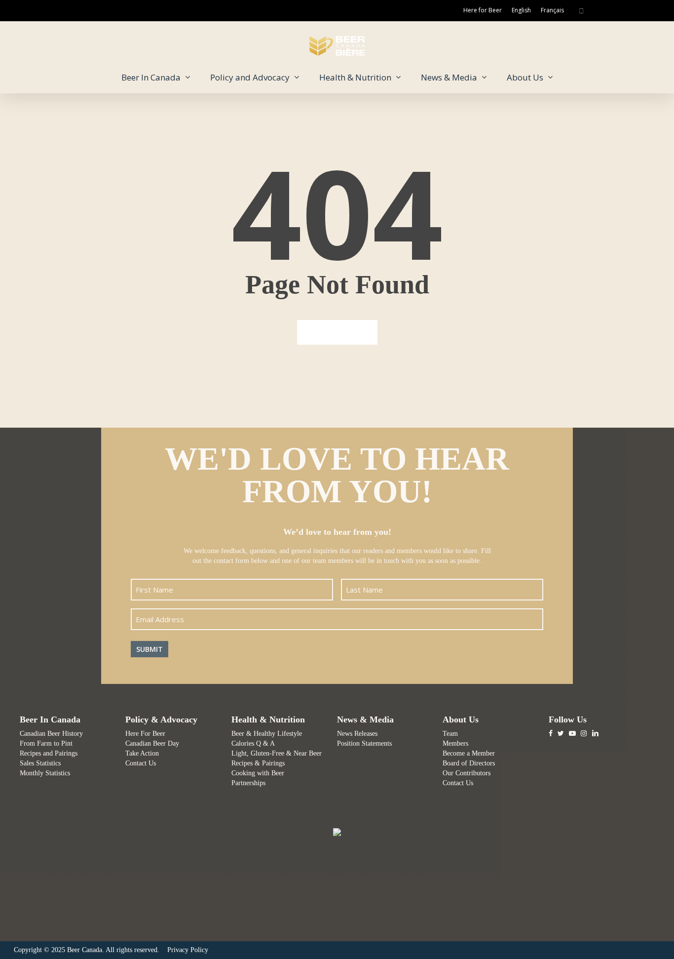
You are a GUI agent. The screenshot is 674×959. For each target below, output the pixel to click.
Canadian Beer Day (152, 743)
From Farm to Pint (46, 743)
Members (455, 743)
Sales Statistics (40, 763)
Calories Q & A (253, 743)
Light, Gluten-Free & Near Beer (276, 753)
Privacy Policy (187, 950)
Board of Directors (469, 763)
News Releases (357, 733)
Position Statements (364, 743)
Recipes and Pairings (48, 753)
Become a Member (469, 753)
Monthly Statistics (45, 773)
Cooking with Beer (257, 773)
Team (450, 733)
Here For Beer (145, 733)
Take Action (142, 753)
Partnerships (248, 783)
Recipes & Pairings (258, 763)
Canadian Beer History (51, 733)
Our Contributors (466, 773)
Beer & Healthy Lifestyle (266, 733)
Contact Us (140, 763)
